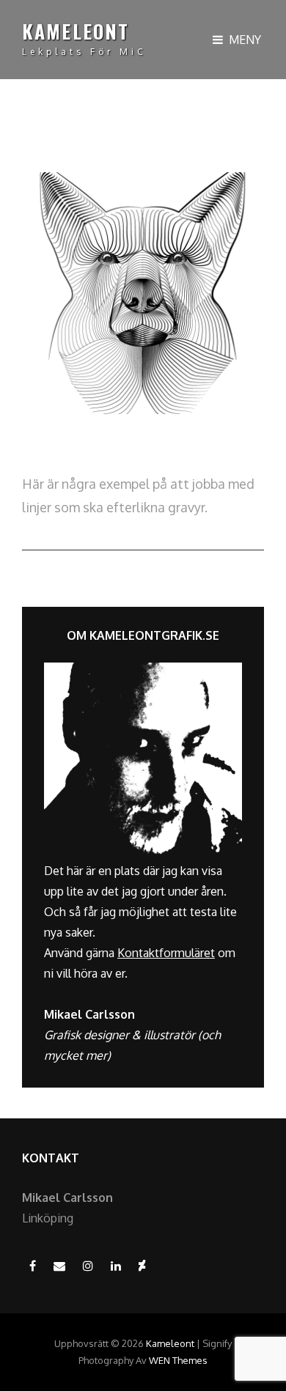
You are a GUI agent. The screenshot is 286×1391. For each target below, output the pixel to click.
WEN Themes (178, 1360)
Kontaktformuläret (166, 952)
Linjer (44, 443)
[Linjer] (143, 293)
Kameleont (75, 31)
